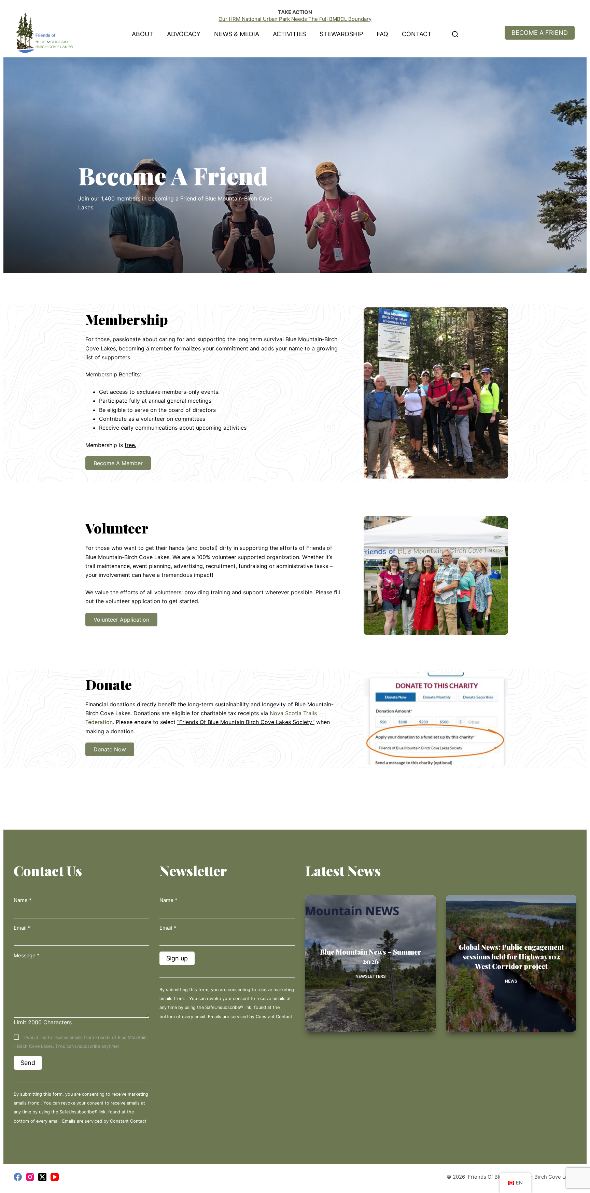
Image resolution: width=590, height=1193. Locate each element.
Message (27, 955)
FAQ (382, 34)
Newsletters (370, 976)
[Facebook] (18, 1177)
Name (23, 900)
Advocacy (183, 34)
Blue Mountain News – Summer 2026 (370, 956)
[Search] (455, 34)
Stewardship (341, 34)
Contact (417, 34)
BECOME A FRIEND (539, 32)
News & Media (236, 34)
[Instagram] (30, 1177)
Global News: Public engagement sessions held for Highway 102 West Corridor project (511, 956)
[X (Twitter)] (42, 1177)
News (511, 981)
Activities (289, 34)
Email (22, 928)
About (142, 34)
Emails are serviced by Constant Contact (104, 1121)
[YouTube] (55, 1177)
